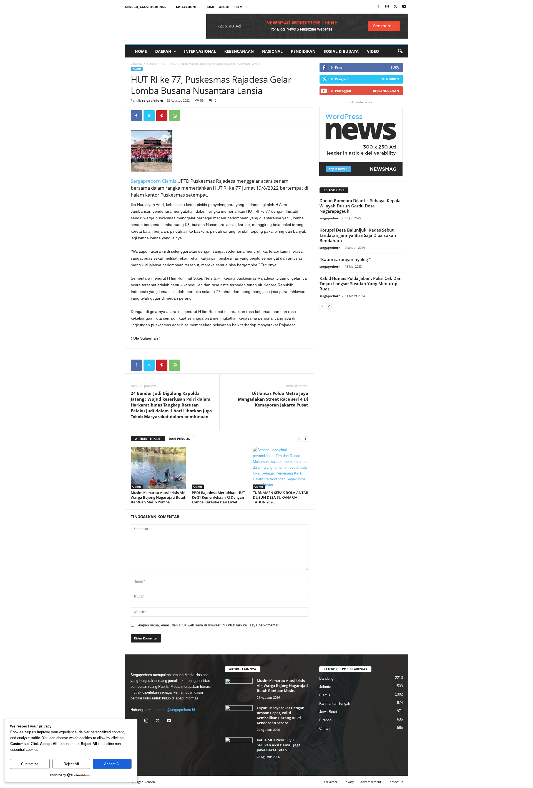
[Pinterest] (161, 115)
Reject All (71, 764)
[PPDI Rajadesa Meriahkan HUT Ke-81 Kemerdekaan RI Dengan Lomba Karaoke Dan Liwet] (219, 468)
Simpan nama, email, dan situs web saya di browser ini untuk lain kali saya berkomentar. (208, 625)
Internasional (200, 51)
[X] (395, 7)
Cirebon (325, 720)
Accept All (112, 764)
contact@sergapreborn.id (175, 710)
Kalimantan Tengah (334, 703)
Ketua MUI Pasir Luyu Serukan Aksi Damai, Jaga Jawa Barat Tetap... (279, 744)
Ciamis (151, 64)
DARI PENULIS (179, 438)
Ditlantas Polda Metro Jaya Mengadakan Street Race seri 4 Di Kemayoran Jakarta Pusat (273, 399)
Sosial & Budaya (341, 51)
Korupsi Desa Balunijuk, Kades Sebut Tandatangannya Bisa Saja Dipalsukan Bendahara (358, 235)
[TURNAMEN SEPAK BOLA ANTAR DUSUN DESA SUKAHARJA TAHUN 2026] (280, 468)
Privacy (349, 782)
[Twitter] (149, 115)
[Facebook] (378, 7)
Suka (395, 67)
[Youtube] (404, 7)
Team (238, 7)
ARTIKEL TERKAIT (147, 438)
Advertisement (370, 782)
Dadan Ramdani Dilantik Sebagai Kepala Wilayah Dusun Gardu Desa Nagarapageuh (360, 206)
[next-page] (305, 439)
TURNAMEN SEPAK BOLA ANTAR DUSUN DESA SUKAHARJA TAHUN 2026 (280, 497)
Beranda (136, 64)
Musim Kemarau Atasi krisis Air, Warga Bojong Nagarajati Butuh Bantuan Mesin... (282, 685)
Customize (29, 764)
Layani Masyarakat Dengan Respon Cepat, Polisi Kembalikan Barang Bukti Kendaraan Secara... (280, 715)
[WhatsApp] (174, 115)
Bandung (326, 678)
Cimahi (324, 728)
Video (373, 51)
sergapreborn (152, 100)
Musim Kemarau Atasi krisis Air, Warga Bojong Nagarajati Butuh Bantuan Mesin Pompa (158, 497)
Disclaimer (330, 782)
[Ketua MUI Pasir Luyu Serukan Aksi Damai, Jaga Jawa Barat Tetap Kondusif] (239, 747)
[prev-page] (299, 439)
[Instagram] (387, 7)
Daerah (163, 51)
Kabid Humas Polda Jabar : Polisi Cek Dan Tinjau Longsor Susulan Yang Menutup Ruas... (361, 283)
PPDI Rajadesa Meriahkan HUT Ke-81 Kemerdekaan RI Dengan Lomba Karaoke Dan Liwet (218, 497)
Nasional (272, 51)
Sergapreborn (146, 181)
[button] (400, 51)
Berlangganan (386, 91)
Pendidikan (303, 51)
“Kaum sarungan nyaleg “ (345, 259)
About (224, 7)
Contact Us (395, 782)
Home (210, 7)
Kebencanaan (239, 51)
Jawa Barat (328, 712)
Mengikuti (390, 79)
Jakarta (325, 687)
